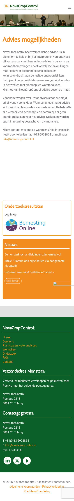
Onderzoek (9, 353)
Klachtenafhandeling (37, 491)
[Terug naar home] (22, 7)
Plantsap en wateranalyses (20, 345)
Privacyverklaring (53, 486)
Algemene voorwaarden (25, 486)
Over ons (8, 341)
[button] (69, 7)
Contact (8, 361)
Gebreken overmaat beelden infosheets (29, 272)
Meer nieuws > (13, 281)
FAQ (5, 357)
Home (6, 337)
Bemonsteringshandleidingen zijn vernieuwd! (32, 254)
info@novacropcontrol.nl (18, 139)
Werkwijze (9, 349)
